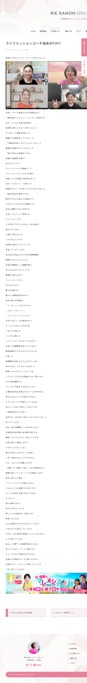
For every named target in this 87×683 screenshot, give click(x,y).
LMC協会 (25, 50)
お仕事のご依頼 (84, 67)
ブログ (78, 31)
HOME (33, 31)
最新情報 (43, 31)
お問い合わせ (84, 47)
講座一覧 (68, 31)
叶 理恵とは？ (56, 31)
